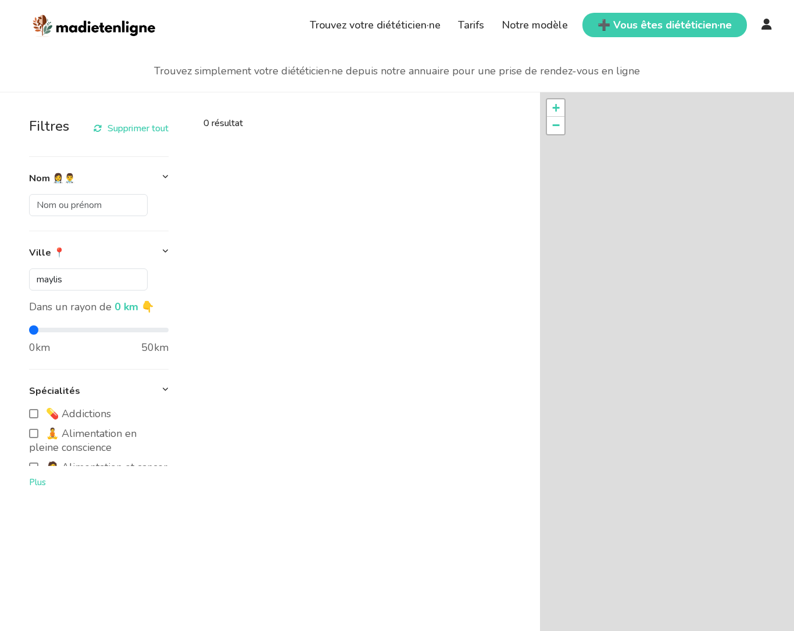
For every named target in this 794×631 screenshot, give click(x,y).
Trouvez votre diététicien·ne (375, 25)
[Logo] (94, 24)
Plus (37, 482)
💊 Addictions (78, 414)
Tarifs (471, 25)
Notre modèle (535, 25)
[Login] (766, 25)
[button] (555, 108)
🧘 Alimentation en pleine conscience (83, 440)
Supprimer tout (138, 128)
